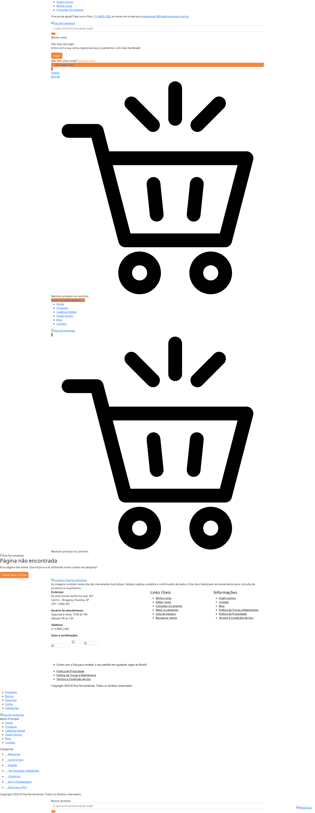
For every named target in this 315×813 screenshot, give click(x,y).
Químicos (14, 776)
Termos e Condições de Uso (236, 618)
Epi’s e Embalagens (20, 782)
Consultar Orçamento (70, 10)
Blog (59, 320)
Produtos (62, 308)
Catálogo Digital (66, 312)
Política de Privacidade (233, 614)
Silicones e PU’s (17, 787)
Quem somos (64, 2)
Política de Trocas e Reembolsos (239, 610)
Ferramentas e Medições (24, 771)
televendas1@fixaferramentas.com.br (165, 16)
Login (56, 55)
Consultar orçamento (169, 606)
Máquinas (14, 754)
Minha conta (64, 6)
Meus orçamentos (167, 610)
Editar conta (163, 602)
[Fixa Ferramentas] (63, 23)
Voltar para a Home (14, 575)
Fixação (12, 765)
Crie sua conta (86, 61)
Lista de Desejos (166, 614)
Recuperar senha (166, 618)
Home (60, 304)
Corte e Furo (15, 760)
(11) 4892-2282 (102, 16)
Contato (61, 324)
